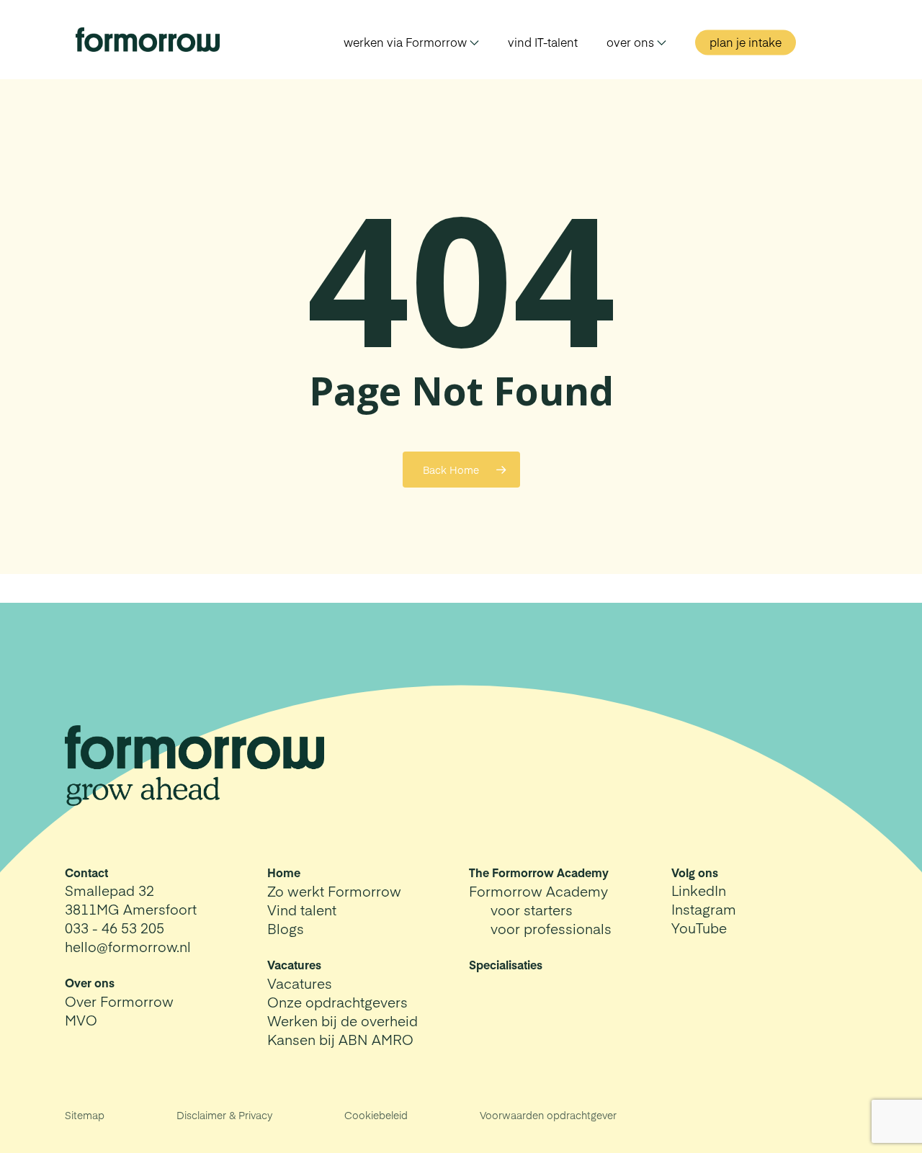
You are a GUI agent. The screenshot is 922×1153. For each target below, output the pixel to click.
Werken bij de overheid (342, 1020)
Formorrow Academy (538, 890)
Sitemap (84, 1115)
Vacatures (299, 983)
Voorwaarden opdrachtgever (548, 1115)
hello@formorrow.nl (128, 946)
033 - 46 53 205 (114, 927)
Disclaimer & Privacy (224, 1115)
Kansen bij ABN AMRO (340, 1039)
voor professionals (551, 928)
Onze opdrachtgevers (337, 1001)
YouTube (699, 927)
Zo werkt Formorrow (334, 890)
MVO (81, 1019)
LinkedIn (698, 890)
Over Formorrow (119, 1001)
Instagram (703, 908)
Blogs (285, 928)
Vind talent (301, 909)
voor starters (532, 909)
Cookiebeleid (376, 1115)
